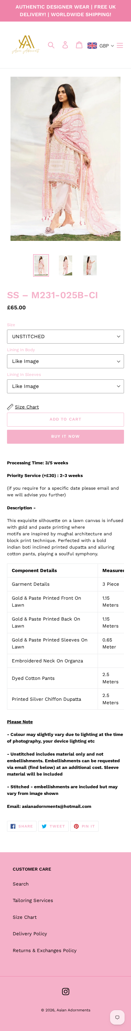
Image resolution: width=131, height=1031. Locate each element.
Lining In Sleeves (24, 374)
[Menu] (120, 45)
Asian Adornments (73, 1010)
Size (11, 324)
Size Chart (25, 917)
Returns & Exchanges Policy (45, 950)
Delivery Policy (30, 934)
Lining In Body (21, 349)
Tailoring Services (33, 900)
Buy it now (65, 436)
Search (21, 884)
